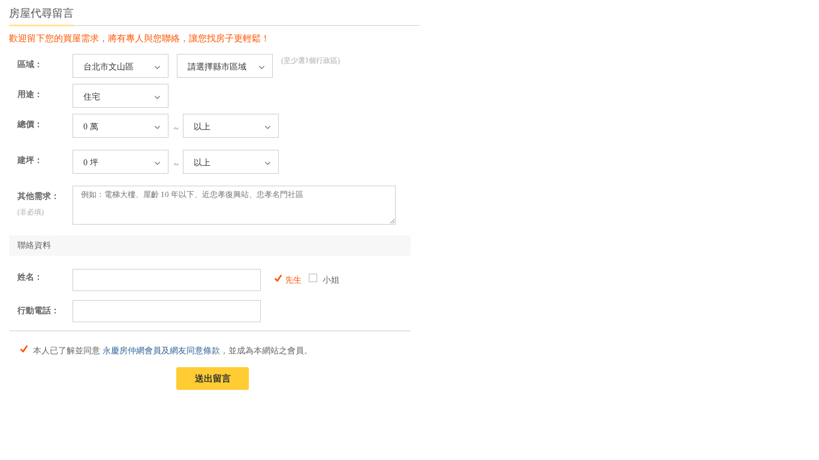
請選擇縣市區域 (217, 66)
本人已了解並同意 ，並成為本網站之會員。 (171, 349)
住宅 (91, 96)
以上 (202, 126)
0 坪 (90, 162)
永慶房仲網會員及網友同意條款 (161, 350)
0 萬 (90, 126)
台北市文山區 (108, 66)
